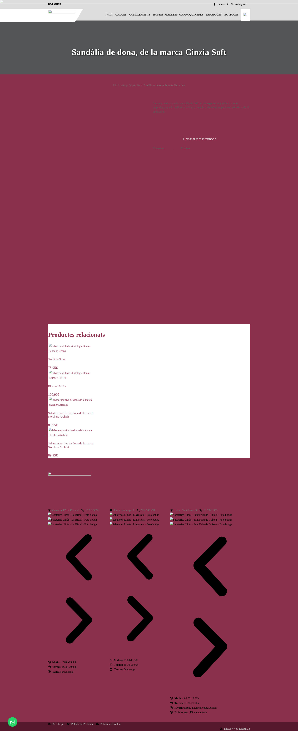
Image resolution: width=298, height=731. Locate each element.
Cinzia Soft (197, 148)
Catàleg (123, 85)
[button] (79, 558)
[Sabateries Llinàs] (64, 15)
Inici (109, 14)
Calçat (120, 14)
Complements (139, 14)
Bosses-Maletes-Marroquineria (178, 14)
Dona (139, 85)
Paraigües (214, 14)
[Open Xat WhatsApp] (12, 722)
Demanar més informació (199, 139)
